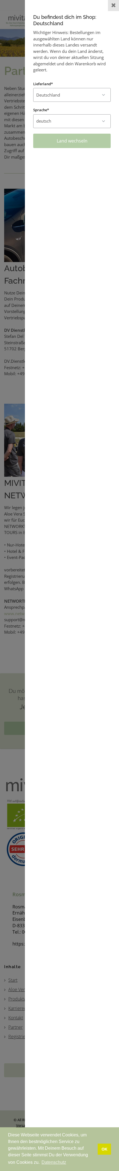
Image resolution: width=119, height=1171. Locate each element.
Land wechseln (72, 141)
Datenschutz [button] (54, 1162)
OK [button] (104, 1149)
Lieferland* (43, 83)
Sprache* (41, 109)
